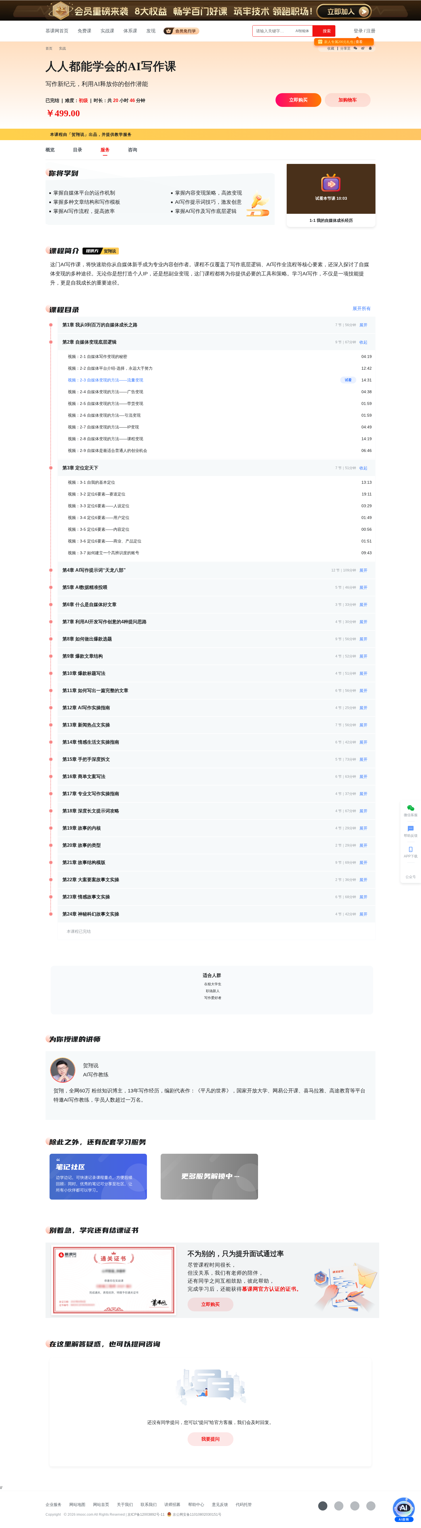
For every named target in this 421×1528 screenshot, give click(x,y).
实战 (62, 48)
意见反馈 (220, 1504)
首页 (49, 48)
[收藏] (322, 1506)
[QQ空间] (370, 1506)
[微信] (338, 1506)
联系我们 (149, 1504)
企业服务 (54, 1504)
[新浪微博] (354, 1506)
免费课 (84, 30)
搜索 (326, 31)
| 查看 (358, 42)
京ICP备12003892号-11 (146, 1515)
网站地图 (77, 1504)
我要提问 (210, 1439)
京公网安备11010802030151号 (197, 1515)
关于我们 (125, 1504)
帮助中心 (196, 1504)
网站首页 (101, 1504)
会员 (184, 30)
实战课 (107, 30)
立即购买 (210, 1304)
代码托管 (244, 1504)
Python (303, 31)
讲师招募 (172, 1504)
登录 (358, 30)
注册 (370, 30)
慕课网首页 (57, 30)
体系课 (130, 30)
